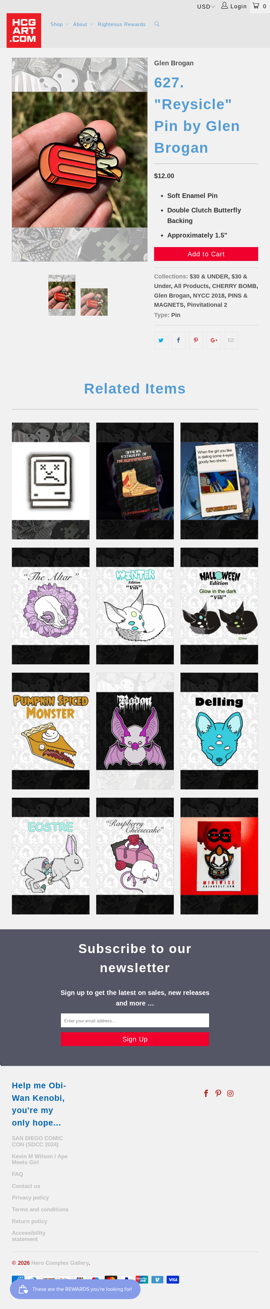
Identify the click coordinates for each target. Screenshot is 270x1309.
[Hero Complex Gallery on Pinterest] (219, 1094)
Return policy (29, 1221)
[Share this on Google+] (213, 340)
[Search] (157, 24)
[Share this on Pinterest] (196, 340)
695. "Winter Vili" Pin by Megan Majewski (135, 606)
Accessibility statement (28, 1236)
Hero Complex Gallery (60, 1263)
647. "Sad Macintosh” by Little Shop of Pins (51, 481)
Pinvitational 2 (207, 305)
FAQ (17, 1174)
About (81, 24)
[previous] (19, 160)
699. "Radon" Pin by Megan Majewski (135, 731)
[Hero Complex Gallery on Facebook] (206, 1094)
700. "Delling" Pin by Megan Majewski (219, 731)
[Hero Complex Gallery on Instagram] (230, 1094)
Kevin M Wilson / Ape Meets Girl (40, 1159)
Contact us (26, 1186)
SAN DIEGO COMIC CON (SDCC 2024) (37, 1141)
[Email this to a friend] (231, 340)
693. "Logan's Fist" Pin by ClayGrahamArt (219, 481)
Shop (57, 24)
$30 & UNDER (209, 276)
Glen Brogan (174, 63)
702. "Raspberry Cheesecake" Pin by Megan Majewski (135, 856)
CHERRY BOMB (234, 286)
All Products (191, 286)
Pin (175, 315)
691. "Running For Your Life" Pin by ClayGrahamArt (135, 481)
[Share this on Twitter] (161, 340)
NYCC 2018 (209, 295)
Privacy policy (30, 1198)
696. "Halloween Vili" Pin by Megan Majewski (219, 606)
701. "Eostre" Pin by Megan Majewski (51, 856)
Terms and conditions (40, 1209)
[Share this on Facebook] (179, 340)
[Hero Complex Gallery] (25, 30)
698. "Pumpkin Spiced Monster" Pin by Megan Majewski (51, 731)
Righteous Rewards (122, 24)
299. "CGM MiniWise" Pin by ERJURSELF (219, 856)
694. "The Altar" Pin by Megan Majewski (51, 606)
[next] (140, 160)
